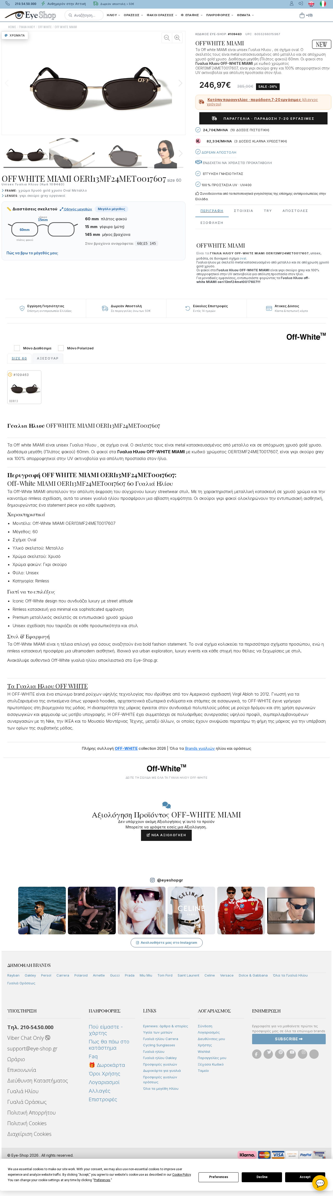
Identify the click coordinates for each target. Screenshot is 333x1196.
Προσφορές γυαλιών (160, 1064)
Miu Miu (146, 975)
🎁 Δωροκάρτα (107, 1065)
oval (243, 258)
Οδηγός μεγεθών (77, 209)
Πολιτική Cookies (27, 1123)
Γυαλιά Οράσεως (21, 983)
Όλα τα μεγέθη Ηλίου (160, 1088)
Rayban (13, 975)
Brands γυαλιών (200, 748)
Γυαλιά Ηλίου (23, 1091)
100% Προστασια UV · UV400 (226, 185)
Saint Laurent (188, 975)
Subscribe (287, 1039)
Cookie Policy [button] (181, 1174)
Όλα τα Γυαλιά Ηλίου (290, 975)
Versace (227, 975)
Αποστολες (295, 211)
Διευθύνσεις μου (211, 1039)
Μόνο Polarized (80, 348)
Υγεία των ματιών (157, 1032)
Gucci (115, 975)
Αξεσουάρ (48, 358)
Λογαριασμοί (104, 1082)
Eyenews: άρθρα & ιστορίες (165, 1026)
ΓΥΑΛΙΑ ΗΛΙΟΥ (27, 27)
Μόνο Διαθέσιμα (37, 348)
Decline (262, 1177)
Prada (130, 975)
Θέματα (244, 15)
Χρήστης (205, 1045)
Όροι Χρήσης (104, 1074)
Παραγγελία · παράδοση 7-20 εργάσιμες (267, 118)
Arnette (99, 975)
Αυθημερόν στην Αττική (66, 4)
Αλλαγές (99, 1091)
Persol (46, 975)
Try (268, 211)
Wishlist (204, 1051)
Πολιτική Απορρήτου (31, 1112)
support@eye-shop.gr (32, 1048)
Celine (209, 975)
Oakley (30, 975)
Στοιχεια (243, 211)
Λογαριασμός (209, 1032)
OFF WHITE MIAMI (66, 27)
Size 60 (19, 358)
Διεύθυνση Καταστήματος (37, 1080)
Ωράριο (16, 1059)
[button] (84, 15)
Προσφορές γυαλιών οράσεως (160, 1079)
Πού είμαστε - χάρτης (106, 1030)
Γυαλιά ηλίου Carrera (160, 1039)
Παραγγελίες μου (212, 1058)
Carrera (62, 975)
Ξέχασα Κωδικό (211, 1064)
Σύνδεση (205, 1026)
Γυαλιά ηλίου (153, 1051)
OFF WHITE (45, 27)
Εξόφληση (212, 223)
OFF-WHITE (126, 748)
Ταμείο (203, 1070)
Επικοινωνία (21, 1069)
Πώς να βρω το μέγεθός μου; (32, 253)
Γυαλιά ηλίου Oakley (160, 1058)
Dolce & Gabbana (253, 975)
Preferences (218, 1177)
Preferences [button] (102, 1180)
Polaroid (81, 975)
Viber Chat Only (26, 1037)
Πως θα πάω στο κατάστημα (109, 1044)
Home (12, 27)
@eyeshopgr (170, 880)
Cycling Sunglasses (159, 1045)
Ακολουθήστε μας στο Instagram (169, 942)
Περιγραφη (212, 211)
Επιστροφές (103, 1099)
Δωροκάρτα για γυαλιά (162, 1070)
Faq (93, 1056)
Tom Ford (164, 975)
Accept (305, 1177)
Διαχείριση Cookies (29, 1133)
